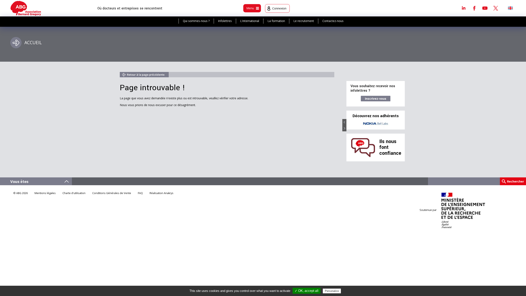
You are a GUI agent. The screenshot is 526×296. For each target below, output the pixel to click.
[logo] (25, 8)
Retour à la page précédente (146, 74)
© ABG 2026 (20, 193)
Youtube (484, 8)
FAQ (140, 193)
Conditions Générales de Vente (111, 193)
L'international (249, 21)
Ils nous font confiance (390, 147)
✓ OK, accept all (306, 291)
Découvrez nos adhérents (376, 116)
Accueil (33, 42)
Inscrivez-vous (375, 99)
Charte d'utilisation (73, 193)
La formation (276, 21)
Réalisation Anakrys (161, 193)
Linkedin (463, 8)
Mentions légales (45, 193)
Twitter (495, 8)
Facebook (474, 8)
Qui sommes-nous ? (196, 21)
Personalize (332, 291)
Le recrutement (303, 21)
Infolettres (225, 21)
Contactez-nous (333, 21)
